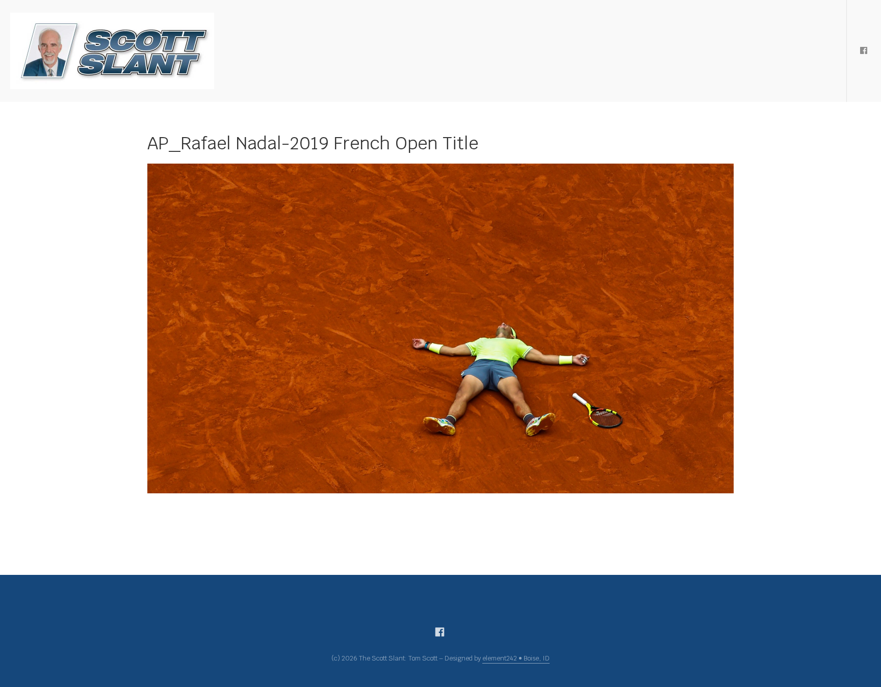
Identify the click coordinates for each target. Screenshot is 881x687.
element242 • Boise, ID (516, 658)
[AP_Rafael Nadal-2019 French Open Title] (440, 328)
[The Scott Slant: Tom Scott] (112, 51)
